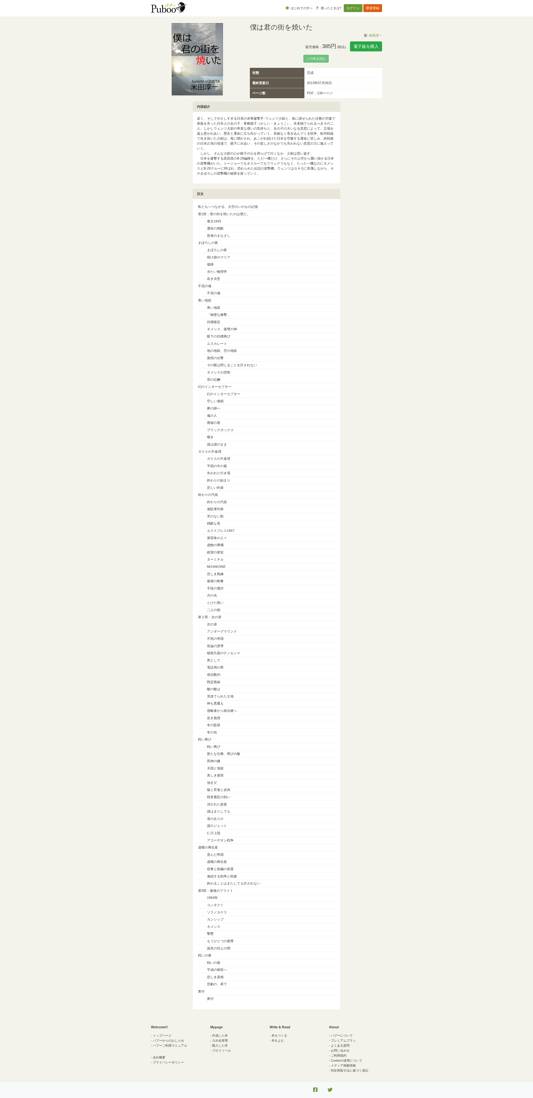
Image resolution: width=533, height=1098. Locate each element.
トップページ (162, 1035)
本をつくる (279, 1035)
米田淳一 (375, 35)
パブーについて (342, 1035)
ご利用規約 (338, 1055)
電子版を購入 (366, 46)
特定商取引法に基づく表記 (349, 1070)
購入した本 (220, 1045)
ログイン (353, 8)
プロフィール (221, 1050)
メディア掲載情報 (343, 1065)
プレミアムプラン (343, 1040)
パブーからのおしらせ (168, 1040)
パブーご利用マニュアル (170, 1045)
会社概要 (159, 1057)
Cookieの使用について (346, 1060)
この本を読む (316, 58)
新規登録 (372, 8)
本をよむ (277, 1040)
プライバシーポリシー (168, 1062)
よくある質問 (340, 1045)
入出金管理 (220, 1040)
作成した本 (220, 1035)
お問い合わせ (340, 1050)
